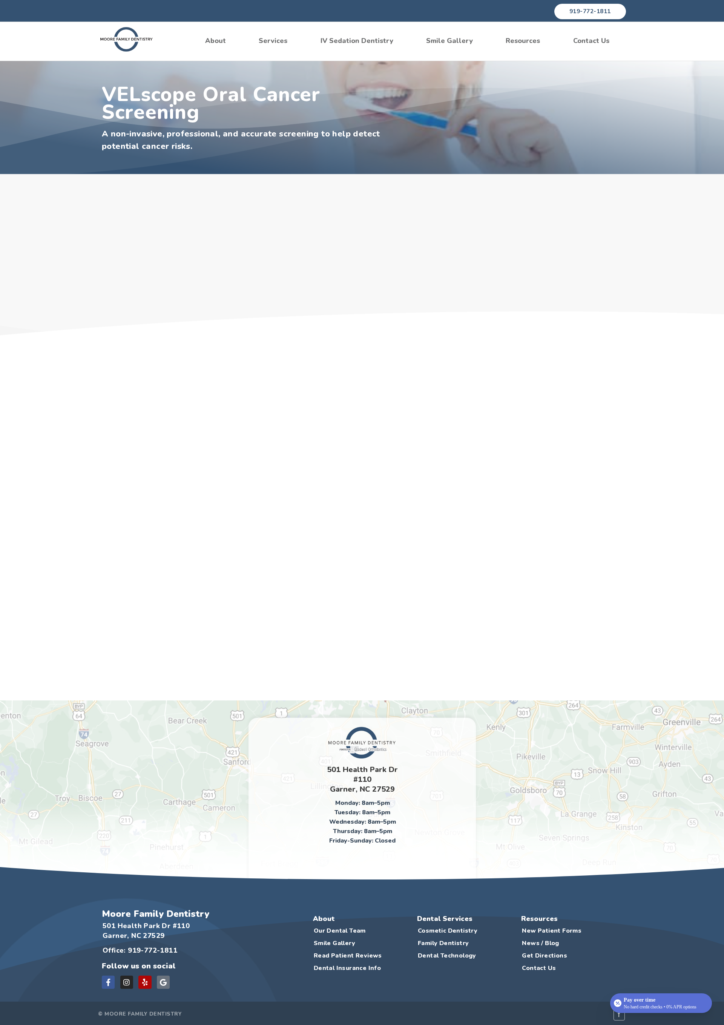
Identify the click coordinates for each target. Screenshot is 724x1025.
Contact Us (591, 40)
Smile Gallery (449, 40)
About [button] (215, 40)
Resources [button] (523, 40)
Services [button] (273, 40)
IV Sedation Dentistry (357, 40)
